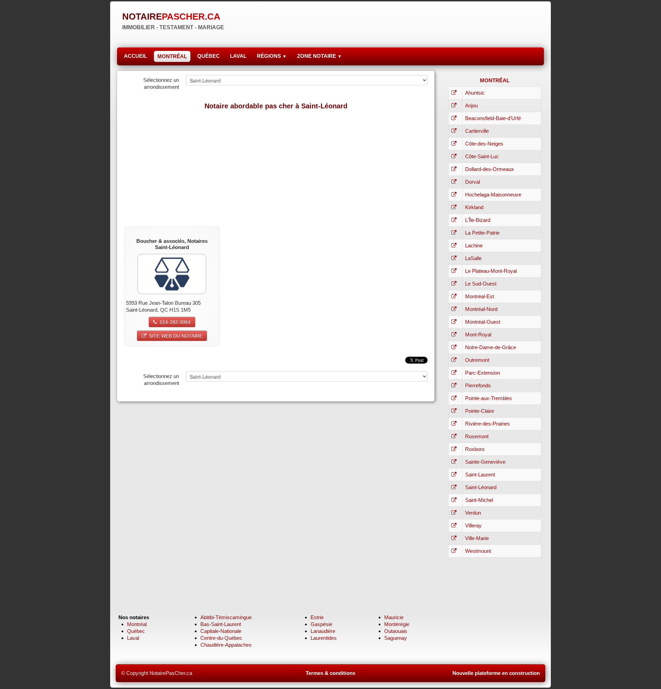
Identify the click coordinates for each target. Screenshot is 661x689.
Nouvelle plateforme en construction (496, 673)
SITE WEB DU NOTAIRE (175, 335)
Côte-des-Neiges (484, 144)
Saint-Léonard (480, 487)
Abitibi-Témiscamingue (226, 617)
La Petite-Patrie (482, 233)
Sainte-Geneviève (485, 462)
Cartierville (477, 131)
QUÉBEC (208, 56)
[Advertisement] (276, 164)
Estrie (317, 617)
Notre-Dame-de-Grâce (490, 347)
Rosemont (477, 436)
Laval (133, 638)
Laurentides (324, 638)
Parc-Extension (482, 373)
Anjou (471, 105)
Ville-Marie (477, 538)
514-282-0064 (175, 322)
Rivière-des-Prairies (487, 424)
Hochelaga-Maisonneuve (493, 194)
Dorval (472, 182)
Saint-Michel (479, 500)
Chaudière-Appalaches (226, 645)
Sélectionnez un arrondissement (161, 83)
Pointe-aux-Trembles (488, 398)
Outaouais (395, 631)
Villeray (473, 525)
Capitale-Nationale (220, 631)
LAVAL (238, 56)
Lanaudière (323, 631)
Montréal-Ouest (482, 322)
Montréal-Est (479, 296)
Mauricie (393, 617)
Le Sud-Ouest (480, 284)
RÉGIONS (272, 56)
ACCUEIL (135, 56)
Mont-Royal (478, 334)
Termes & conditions (330, 673)
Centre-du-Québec (221, 638)
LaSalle (473, 258)
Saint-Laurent (480, 474)
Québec (136, 631)
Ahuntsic (475, 93)
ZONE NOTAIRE (319, 56)
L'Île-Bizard (477, 220)
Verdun (473, 513)
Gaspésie (321, 624)
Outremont (477, 360)
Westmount (478, 551)
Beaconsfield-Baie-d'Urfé (493, 118)
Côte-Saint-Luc (482, 156)
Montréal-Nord (481, 309)
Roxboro (474, 449)
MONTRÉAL (172, 56)
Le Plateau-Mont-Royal (491, 271)
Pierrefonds (478, 385)
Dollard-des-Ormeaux (489, 169)
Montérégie (396, 624)
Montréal (137, 624)
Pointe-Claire (479, 411)
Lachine (474, 245)
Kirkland (474, 207)
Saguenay (395, 638)
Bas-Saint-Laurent (220, 624)
